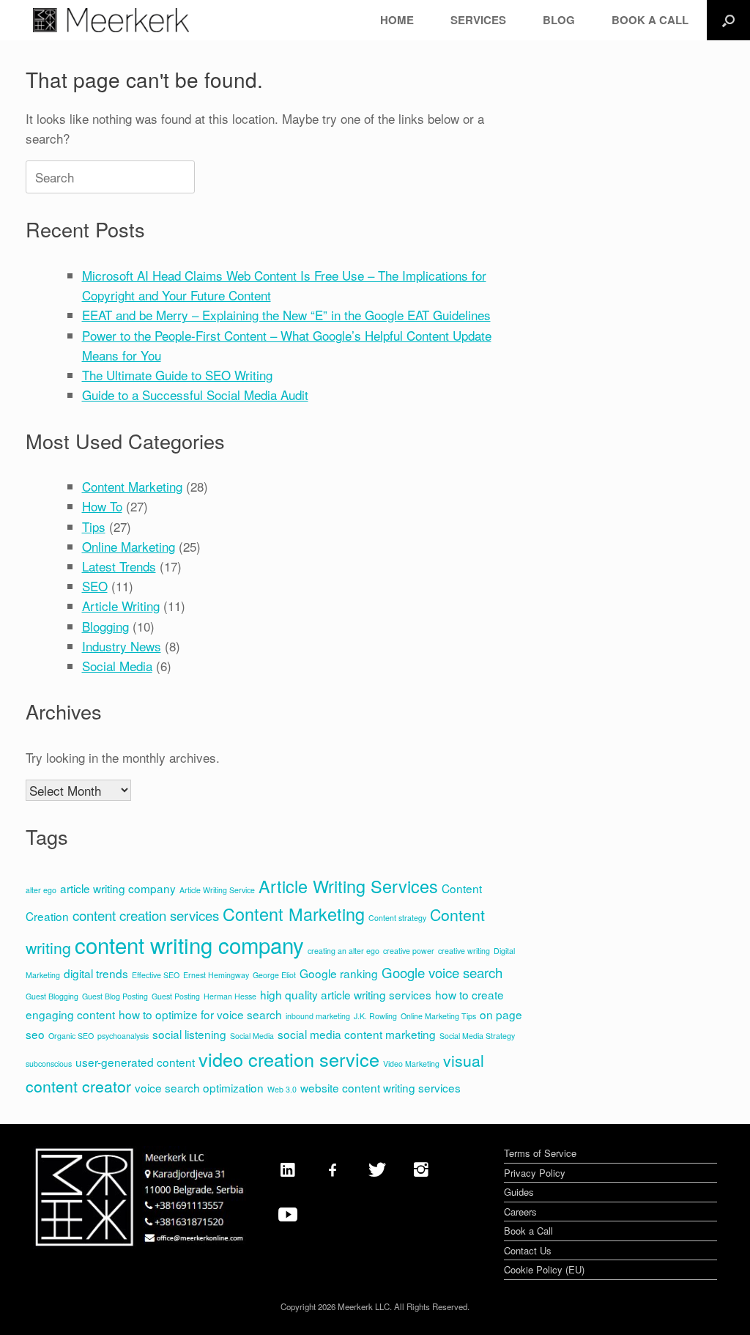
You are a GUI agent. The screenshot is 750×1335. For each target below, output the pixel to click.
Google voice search (442, 972)
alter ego (41, 889)
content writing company (189, 944)
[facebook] (332, 1169)
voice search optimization (199, 1087)
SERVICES (478, 20)
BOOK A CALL (650, 20)
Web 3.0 (282, 1089)
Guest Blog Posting (115, 996)
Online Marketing (128, 546)
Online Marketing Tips (438, 1015)
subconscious (49, 1063)
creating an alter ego (343, 950)
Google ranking (339, 973)
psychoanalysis (123, 1035)
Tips (93, 526)
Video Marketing (411, 1063)
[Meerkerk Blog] (111, 20)
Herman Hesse (230, 996)
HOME (397, 20)
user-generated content (135, 1062)
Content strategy (397, 917)
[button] (728, 20)
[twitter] (377, 1169)
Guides (519, 1192)
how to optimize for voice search (200, 1014)
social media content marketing (357, 1034)
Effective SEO (155, 974)
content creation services (146, 915)
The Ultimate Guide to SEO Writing (177, 375)
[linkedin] (288, 1169)
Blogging (105, 626)
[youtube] (288, 1214)
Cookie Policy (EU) (544, 1269)
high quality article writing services (345, 994)
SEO (95, 586)
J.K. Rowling (375, 1015)
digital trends (96, 973)
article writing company (118, 888)
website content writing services (380, 1087)
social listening (189, 1034)
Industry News (121, 646)
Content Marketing (132, 486)
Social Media (117, 666)
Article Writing (121, 605)
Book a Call (528, 1231)
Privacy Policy (534, 1173)
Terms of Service (540, 1153)
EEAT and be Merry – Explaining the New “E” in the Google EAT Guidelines (286, 315)
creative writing (464, 950)
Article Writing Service (217, 889)
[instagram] (421, 1169)
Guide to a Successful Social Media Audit (195, 394)
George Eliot (274, 974)
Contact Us (528, 1250)
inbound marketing (318, 1015)
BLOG (559, 20)
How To (102, 506)
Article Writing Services (348, 885)
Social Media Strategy (477, 1035)
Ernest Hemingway (216, 974)
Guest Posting (176, 996)
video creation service (288, 1059)
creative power (408, 950)
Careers (520, 1211)
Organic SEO (71, 1035)
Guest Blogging (52, 996)
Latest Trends (119, 566)
